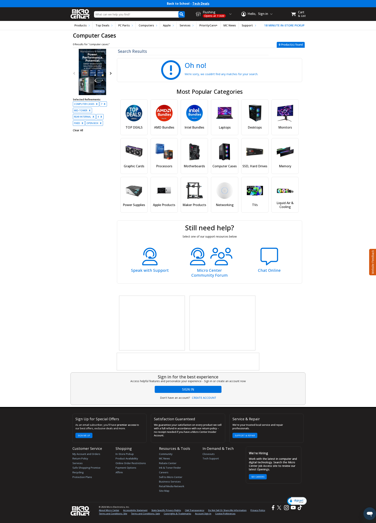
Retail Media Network (171, 486)
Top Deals (102, 25)
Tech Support (210, 458)
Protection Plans (82, 477)
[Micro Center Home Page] (80, 12)
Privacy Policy (257, 510)
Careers (163, 472)
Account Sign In (203, 513)
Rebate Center (167, 463)
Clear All (78, 130)
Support (247, 25)
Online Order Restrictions (131, 463)
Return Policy (80, 458)
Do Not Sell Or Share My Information (227, 510)
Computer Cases (86, 104)
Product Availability (127, 458)
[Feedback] (372, 261)
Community (166, 454)
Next (110, 73)
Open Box (94, 123)
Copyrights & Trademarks (177, 513)
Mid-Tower (82, 110)
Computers (146, 25)
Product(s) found (291, 44)
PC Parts (124, 25)
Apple (167, 25)
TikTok (299, 507)
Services (185, 25)
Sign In (188, 389)
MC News (229, 25)
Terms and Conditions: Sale (145, 513)
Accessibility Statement (135, 510)
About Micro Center (109, 510)
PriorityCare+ (208, 25)
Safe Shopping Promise (86, 467)
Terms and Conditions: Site (113, 513)
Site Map (164, 490)
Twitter (279, 507)
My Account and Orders (86, 454)
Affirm (119, 472)
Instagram (286, 507)
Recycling (78, 472)
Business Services (170, 481)
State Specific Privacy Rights (166, 510)
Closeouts (208, 454)
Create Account (204, 398)
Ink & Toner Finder (170, 467)
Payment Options (126, 467)
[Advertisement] (152, 323)
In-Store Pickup (125, 454)
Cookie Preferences (225, 513)
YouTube (293, 507)
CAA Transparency (194, 510)
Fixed (78, 123)
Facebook (272, 507)
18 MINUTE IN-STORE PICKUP (284, 25)
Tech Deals (200, 4)
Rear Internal (84, 116)
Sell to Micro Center (170, 477)
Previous (74, 73)
